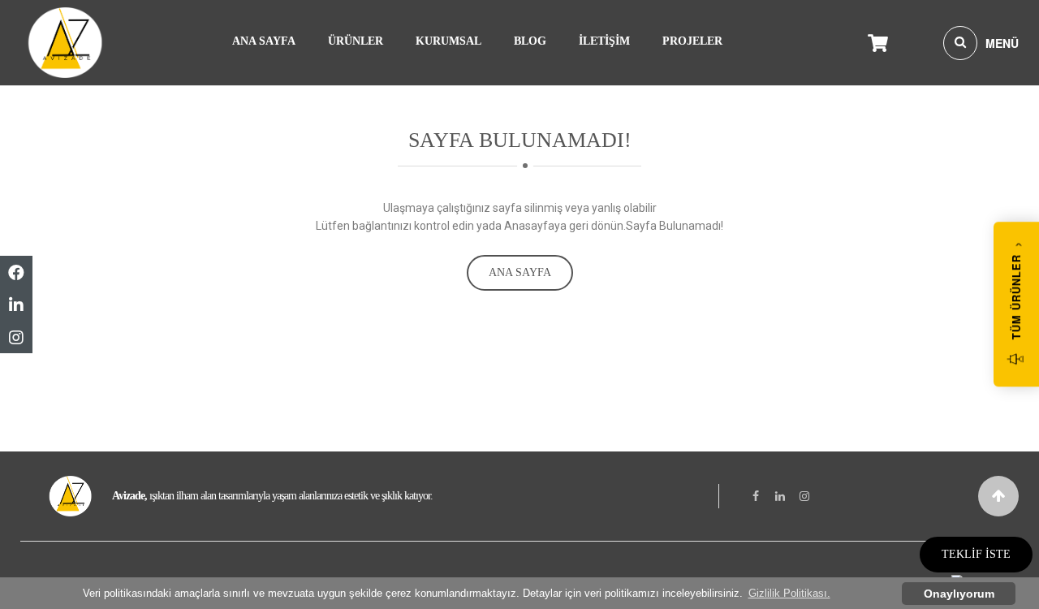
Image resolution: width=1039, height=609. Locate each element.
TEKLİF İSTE (976, 554)
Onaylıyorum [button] (959, 593)
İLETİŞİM (604, 41)
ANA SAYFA (263, 41)
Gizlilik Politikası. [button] (789, 593)
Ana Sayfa (520, 272)
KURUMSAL (448, 41)
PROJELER (692, 41)
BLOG (530, 41)
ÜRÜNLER (355, 41)
